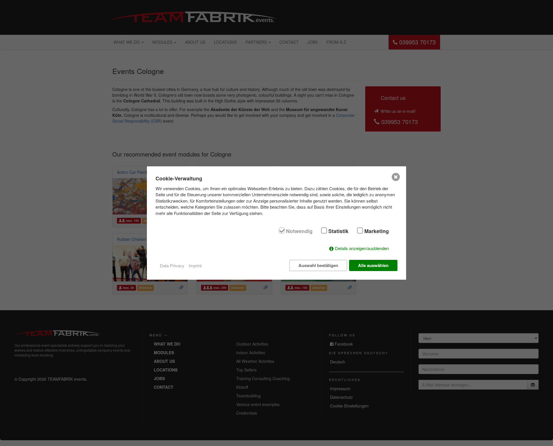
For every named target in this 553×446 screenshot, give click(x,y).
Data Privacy (172, 265)
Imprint (195, 265)
